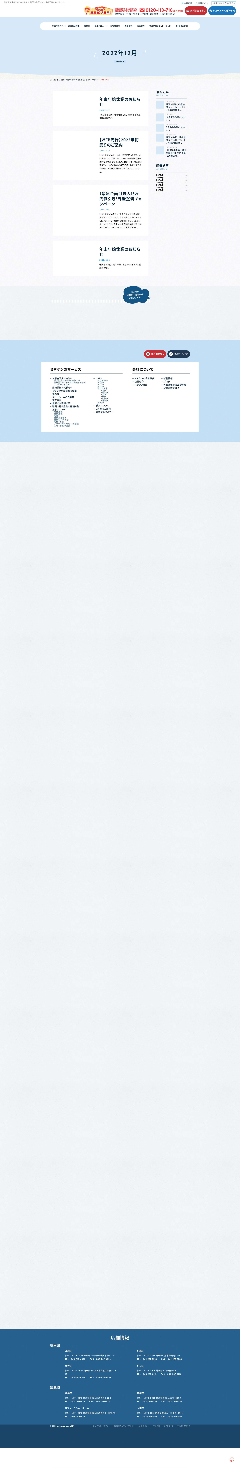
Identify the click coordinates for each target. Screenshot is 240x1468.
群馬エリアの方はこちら (223, 3)
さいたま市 (103, 383)
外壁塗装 (58, 406)
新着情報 (168, 374)
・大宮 (103, 389)
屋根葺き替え (60, 412)
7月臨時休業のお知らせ (175, 128)
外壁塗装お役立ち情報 (175, 380)
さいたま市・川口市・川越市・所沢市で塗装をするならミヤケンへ (74, 80)
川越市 (101, 377)
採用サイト (203, 3)
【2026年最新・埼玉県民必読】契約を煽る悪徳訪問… (176, 153)
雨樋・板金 (59, 416)
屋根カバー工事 (61, 414)
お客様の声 (115, 26)
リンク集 (156, 1421)
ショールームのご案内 (63, 392)
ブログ (167, 377)
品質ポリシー (144, 1421)
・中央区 (104, 393)
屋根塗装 (58, 408)
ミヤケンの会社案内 (145, 374)
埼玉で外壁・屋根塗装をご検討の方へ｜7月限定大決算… (176, 140)
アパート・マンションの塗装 (66, 418)
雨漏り (57, 410)
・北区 (103, 385)
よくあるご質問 (182, 26)
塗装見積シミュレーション (160, 26)
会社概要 (188, 3)
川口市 (101, 379)
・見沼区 (104, 387)
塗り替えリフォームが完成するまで (70, 377)
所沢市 (101, 397)
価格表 (87, 26)
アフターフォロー (62, 379)
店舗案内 (141, 26)
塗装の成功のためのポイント (67, 375)
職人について (102, 401)
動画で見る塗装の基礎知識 (65, 402)
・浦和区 (104, 395)
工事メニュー (100, 26)
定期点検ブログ (171, 383)
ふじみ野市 (103, 375)
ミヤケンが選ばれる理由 (64, 386)
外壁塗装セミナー (105, 407)
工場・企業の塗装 (62, 420)
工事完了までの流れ (62, 374)
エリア (99, 374)
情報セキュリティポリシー (124, 1421)
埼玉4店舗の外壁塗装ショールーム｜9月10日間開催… (175, 107)
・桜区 (103, 391)
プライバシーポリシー (102, 1421)
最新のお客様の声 (61, 399)
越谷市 (101, 381)
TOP (232, 1461)
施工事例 (128, 26)
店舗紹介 (139, 377)
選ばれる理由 (74, 26)
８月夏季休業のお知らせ (176, 118)
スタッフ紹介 (141, 380)
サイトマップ (169, 1421)
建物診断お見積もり (62, 383)
